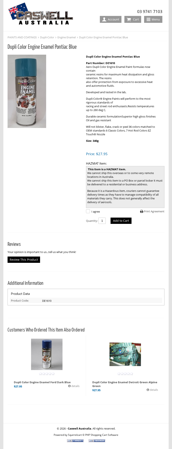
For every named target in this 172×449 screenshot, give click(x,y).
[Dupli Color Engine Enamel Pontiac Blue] (45, 92)
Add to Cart (121, 221)
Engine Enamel (66, 37)
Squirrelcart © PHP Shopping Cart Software (93, 434)
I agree (95, 211)
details (75, 386)
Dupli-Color (47, 37)
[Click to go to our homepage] (42, 16)
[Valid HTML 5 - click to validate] (75, 441)
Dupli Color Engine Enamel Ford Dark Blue (42, 382)
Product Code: (20, 300)
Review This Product (24, 260)
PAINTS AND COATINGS (22, 37)
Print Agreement (154, 211)
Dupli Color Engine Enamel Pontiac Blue (103, 37)
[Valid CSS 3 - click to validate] (97, 441)
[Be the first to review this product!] (47, 373)
